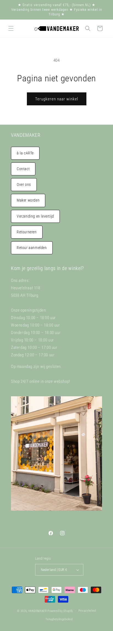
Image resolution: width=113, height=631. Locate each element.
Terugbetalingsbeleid (59, 619)
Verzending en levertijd (35, 216)
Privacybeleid (87, 611)
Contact (23, 169)
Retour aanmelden (32, 247)
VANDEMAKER (37, 611)
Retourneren (27, 232)
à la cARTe (25, 153)
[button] (11, 28)
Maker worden (28, 200)
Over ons (24, 184)
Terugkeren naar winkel (56, 99)
